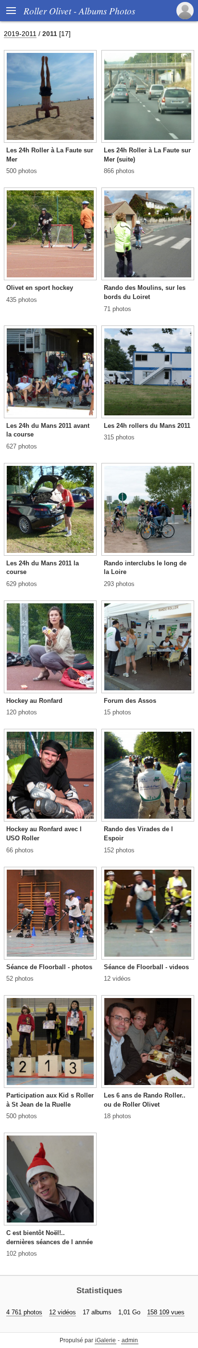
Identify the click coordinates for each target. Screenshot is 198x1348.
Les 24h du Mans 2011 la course (42, 568)
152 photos (119, 850)
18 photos (117, 1116)
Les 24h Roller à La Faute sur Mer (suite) (147, 155)
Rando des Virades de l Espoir (138, 833)
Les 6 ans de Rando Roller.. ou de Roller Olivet (145, 1100)
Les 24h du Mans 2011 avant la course (47, 430)
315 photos (119, 437)
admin (130, 1340)
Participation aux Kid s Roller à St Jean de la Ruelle (50, 1100)
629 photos (21, 583)
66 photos (20, 850)
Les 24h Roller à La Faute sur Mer (49, 155)
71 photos (117, 308)
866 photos (119, 171)
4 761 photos (24, 1312)
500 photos (21, 171)
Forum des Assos (130, 700)
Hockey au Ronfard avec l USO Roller (44, 833)
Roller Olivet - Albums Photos (79, 10)
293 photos (119, 583)
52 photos (20, 978)
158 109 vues (166, 1312)
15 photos (117, 712)
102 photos (21, 1253)
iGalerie (105, 1340)
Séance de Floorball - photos (49, 967)
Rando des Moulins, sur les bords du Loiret (145, 292)
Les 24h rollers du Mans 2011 (147, 425)
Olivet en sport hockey (39, 287)
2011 (49, 33)
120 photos (21, 712)
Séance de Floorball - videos (146, 967)
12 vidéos (117, 978)
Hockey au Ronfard (34, 700)
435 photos (21, 299)
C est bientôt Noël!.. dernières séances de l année (49, 1237)
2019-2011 (20, 33)
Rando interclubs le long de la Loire (145, 568)
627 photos (21, 446)
